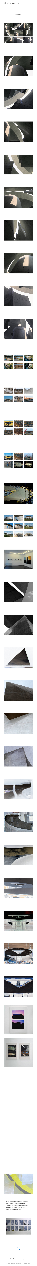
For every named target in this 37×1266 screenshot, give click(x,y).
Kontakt (9, 1259)
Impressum (25, 1259)
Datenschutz (16, 1259)
